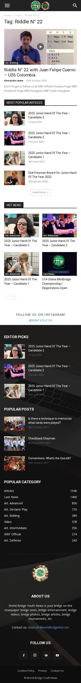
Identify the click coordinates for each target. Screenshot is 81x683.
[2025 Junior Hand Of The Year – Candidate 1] (14, 158)
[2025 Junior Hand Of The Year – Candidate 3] (14, 118)
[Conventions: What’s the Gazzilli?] (14, 463)
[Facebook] (24, 655)
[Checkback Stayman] (14, 443)
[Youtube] (57, 655)
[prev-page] (6, 297)
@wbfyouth (40, 320)
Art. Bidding (11, 62)
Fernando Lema (13, 80)
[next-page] (13, 297)
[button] (7, 5)
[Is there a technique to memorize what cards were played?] (14, 423)
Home (7, 15)
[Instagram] (35, 655)
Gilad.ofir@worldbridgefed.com (48, 627)
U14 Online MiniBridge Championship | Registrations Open (56, 284)
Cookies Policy (25, 670)
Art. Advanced (12, 235)
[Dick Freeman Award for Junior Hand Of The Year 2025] (14, 178)
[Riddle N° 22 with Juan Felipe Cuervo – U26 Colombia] (40, 47)
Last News (48, 273)
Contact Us (57, 670)
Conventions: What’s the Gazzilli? (49, 458)
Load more (39, 192)
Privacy (42, 670)
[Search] (75, 5)
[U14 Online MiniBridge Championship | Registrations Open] (59, 264)
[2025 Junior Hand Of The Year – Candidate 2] (14, 138)
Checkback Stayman (41, 438)
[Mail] (46, 655)
